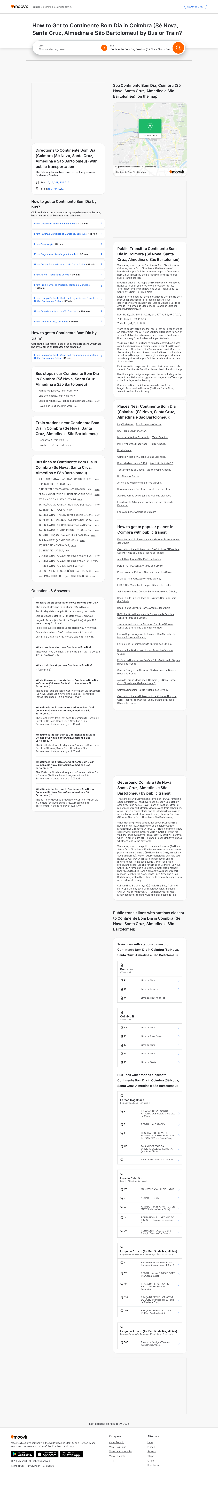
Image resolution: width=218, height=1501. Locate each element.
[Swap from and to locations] (104, 48)
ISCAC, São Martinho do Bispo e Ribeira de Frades (144, 585)
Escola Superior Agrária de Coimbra (136, 512)
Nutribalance (124, 450)
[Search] (178, 48)
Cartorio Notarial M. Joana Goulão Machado (141, 456)
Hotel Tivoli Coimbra (159, 489)
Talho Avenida (160, 437)
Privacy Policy (33, 1466)
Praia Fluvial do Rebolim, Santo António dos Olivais (145, 572)
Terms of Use (17, 1466)
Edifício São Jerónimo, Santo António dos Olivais (144, 644)
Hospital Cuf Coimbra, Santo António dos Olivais (143, 608)
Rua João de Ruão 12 (161, 463)
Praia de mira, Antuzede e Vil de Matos (138, 578)
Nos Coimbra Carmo (128, 476)
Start (41, 46)
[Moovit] (19, 7)
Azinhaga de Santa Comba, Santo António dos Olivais (146, 591)
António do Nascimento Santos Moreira (139, 482)
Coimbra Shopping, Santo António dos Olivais (142, 690)
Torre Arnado (158, 444)
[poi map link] (150, 139)
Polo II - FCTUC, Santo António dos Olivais (140, 565)
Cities (150, 1460)
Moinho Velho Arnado (158, 469)
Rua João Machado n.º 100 (132, 463)
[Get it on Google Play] (22, 1454)
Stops (150, 1456)
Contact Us (48, 1466)
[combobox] (68, 49)
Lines (150, 1442)
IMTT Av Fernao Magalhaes (132, 444)
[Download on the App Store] (47, 1454)
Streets (151, 1451)
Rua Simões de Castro (148, 424)
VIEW (76, 390)
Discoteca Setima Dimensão (133, 437)
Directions (153, 1465)
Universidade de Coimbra (131, 489)
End (112, 46)
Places (151, 1447)
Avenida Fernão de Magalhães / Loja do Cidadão (143, 495)
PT (112, 1461)
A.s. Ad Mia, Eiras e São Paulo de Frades (139, 559)
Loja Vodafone (125, 424)
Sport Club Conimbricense (131, 431)
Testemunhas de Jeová (130, 469)
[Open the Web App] (71, 1454)
